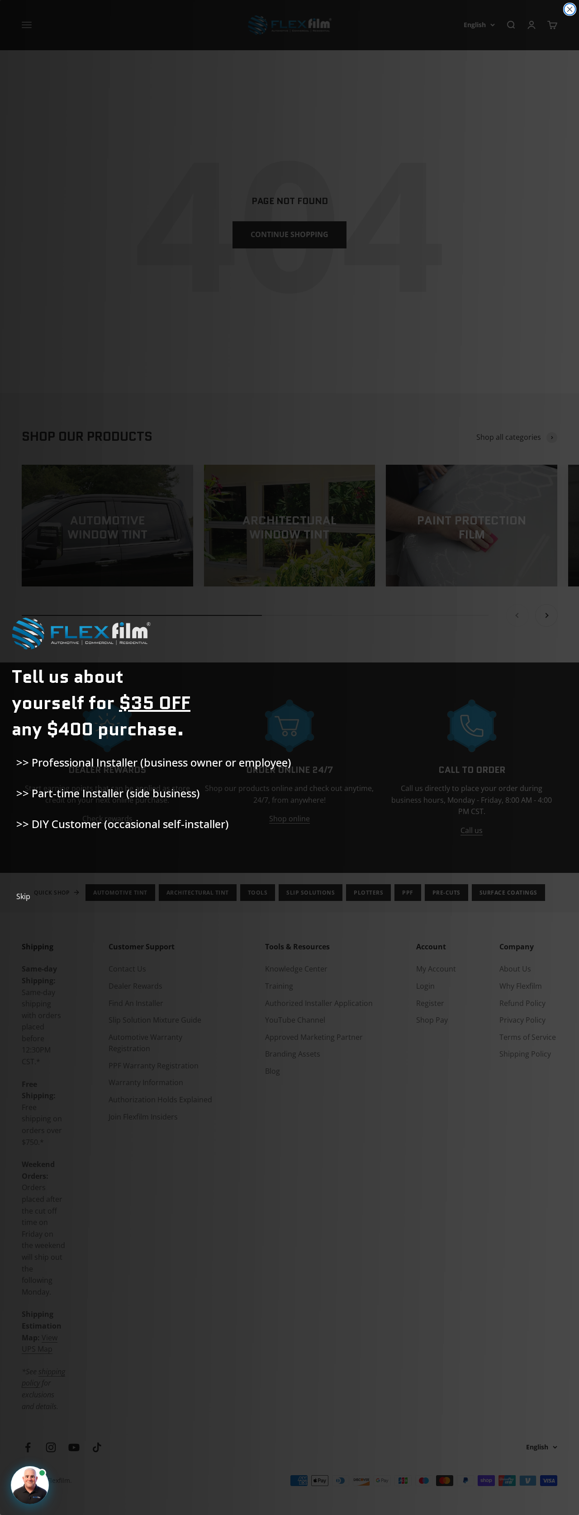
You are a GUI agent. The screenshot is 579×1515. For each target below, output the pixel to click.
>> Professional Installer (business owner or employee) (153, 762)
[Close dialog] (569, 9)
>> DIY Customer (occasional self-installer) (122, 823)
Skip (23, 896)
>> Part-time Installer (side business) (107, 793)
